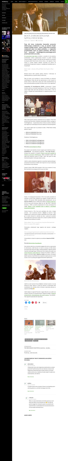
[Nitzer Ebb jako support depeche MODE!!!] (4, 50)
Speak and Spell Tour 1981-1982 (48, 33)
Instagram (4, 17)
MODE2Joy (5, 1)
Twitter (3, 15)
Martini (33, 40)
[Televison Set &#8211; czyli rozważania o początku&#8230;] (40, 322)
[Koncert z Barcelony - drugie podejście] (4, 41)
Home (12, 1)
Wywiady (46, 1)
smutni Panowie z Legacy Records (32, 252)
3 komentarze (40, 40)
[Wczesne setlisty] (50, 322)
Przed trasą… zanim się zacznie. (30, 352)
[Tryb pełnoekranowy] (10, 180)
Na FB (3, 185)
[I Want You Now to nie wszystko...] (8, 33)
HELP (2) (3, 92)
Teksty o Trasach (22, 1)
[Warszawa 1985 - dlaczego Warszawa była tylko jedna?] (8, 45)
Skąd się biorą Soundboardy (35, 243)
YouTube (3, 20)
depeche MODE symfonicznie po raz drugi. (5, 158)
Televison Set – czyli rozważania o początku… (39, 327)
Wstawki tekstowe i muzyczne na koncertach (5, 60)
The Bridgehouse (28, 340)
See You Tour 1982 (37, 33)
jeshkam (29, 383)
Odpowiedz (31, 376)
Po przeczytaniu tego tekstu (31, 56)
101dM (16, 1)
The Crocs (36, 340)
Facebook (4, 12)
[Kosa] (8, 50)
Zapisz (4, 208)
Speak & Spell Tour (51, 201)
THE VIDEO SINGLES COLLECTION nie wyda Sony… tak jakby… (37, 347)
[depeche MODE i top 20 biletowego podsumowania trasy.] (8, 37)
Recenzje (57, 1)
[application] (6, 179)
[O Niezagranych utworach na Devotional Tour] (4, 33)
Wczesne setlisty (49, 326)
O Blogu (62, 1)
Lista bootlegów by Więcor (35, 146)
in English (52, 1)
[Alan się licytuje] (4, 37)
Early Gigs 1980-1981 (28, 33)
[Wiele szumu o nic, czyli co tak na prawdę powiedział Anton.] (8, 41)
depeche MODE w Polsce (33, 1)
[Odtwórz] (4, 180)
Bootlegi (41, 1)
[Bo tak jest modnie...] (4, 45)
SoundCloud (4, 22)
